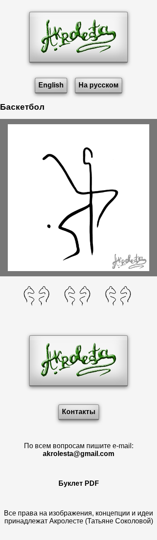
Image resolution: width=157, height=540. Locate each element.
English (51, 85)
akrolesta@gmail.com (78, 453)
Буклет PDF (78, 483)
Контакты (79, 411)
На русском (98, 85)
